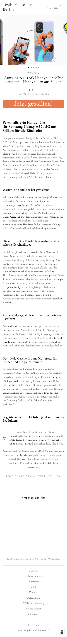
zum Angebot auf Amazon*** (33, 631)
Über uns (33, 571)
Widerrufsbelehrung (33, 603)
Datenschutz (33, 598)
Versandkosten (42, 94)
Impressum (33, 582)
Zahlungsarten (33, 614)
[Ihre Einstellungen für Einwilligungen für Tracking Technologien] (62, 632)
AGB (33, 587)
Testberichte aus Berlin (18, 7)
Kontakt (33, 592)
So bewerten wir (33, 576)
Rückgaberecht (33, 609)
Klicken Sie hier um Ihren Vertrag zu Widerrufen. (33, 559)
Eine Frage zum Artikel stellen (33, 476)
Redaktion (33, 625)
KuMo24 (33, 73)
